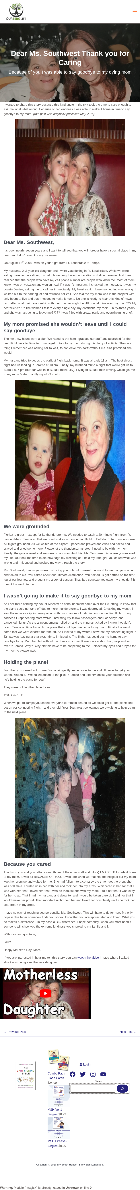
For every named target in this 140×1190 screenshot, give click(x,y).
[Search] (122, 1089)
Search (99, 1081)
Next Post (128, 1031)
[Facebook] (72, 1074)
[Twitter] (83, 1074)
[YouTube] (103, 1074)
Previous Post (15, 1031)
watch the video (88, 957)
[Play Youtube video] (45, 993)
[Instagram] (93, 1074)
